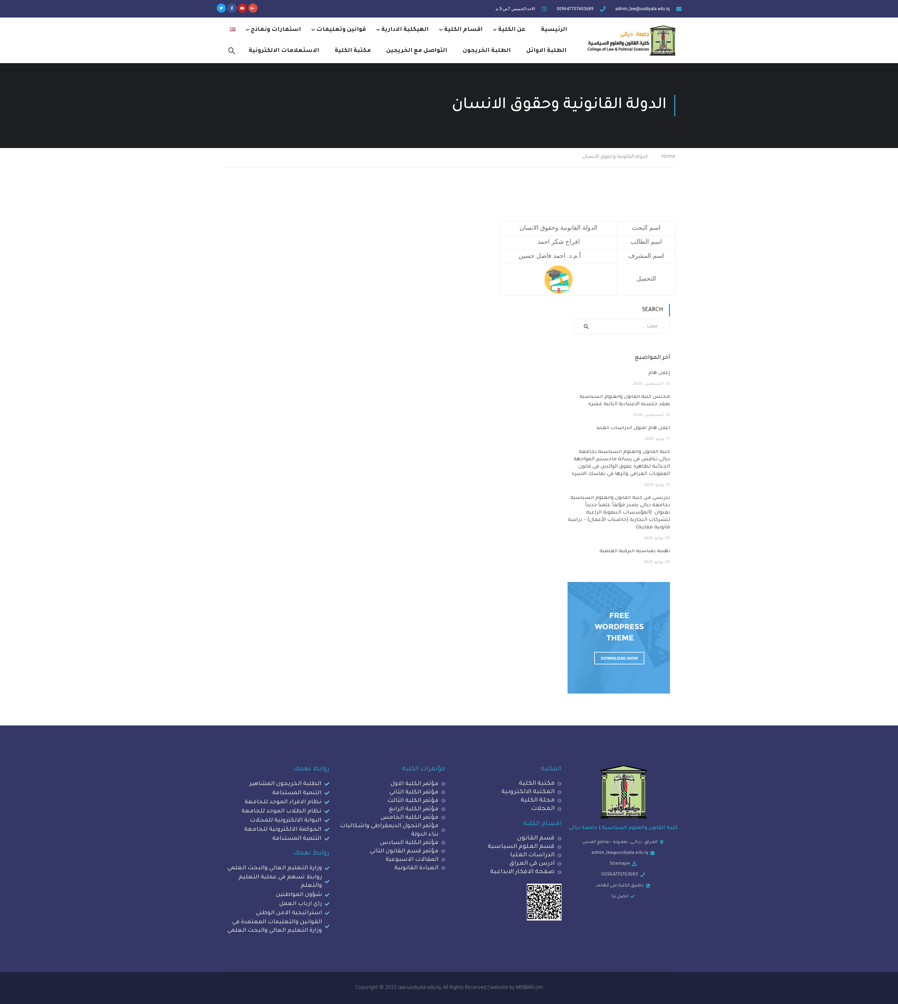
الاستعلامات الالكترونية (284, 51)
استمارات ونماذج (276, 30)
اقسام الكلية (463, 30)
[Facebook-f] (231, 8)
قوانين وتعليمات (341, 30)
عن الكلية (511, 30)
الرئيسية (554, 30)
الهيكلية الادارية (405, 30)
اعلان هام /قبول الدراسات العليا (633, 428)
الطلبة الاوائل (546, 51)
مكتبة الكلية (353, 51)
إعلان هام (659, 373)
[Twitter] (221, 8)
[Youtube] (242, 8)
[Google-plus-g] (252, 8)
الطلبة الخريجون (487, 51)
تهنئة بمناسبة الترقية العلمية (634, 551)
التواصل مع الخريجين (416, 51)
